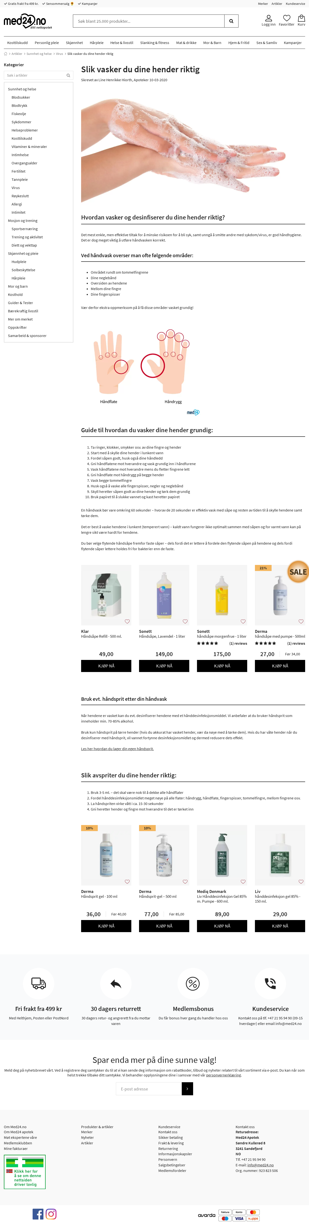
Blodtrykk (19, 105)
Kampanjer (89, 3)
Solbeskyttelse (23, 269)
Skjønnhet (74, 42)
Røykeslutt (20, 195)
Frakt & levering (171, 1142)
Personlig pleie (47, 42)
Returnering (168, 1148)
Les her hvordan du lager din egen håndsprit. (117, 748)
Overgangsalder (24, 163)
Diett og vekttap (24, 245)
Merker (263, 3)
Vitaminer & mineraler (29, 146)
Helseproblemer (25, 130)
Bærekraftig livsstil (23, 310)
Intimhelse (20, 154)
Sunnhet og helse (39, 53)
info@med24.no (260, 1164)
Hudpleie (19, 261)
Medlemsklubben (18, 1142)
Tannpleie (20, 179)
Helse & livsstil (121, 42)
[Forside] (5, 53)
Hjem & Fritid (238, 42)
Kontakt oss (167, 1131)
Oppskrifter (17, 327)
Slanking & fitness (154, 42)
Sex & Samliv (266, 42)
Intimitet (18, 212)
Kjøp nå (106, 666)
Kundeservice (295, 3)
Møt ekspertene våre (20, 1137)
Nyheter (87, 1137)
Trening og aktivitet (27, 236)
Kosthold (15, 294)
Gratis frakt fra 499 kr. (22, 3)
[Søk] (231, 21)
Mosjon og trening (22, 220)
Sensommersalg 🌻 (59, 3)
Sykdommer (21, 121)
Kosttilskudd (17, 42)
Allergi (17, 204)
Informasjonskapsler (175, 1153)
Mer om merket (20, 319)
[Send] (187, 1088)
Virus (59, 53)
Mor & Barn (212, 42)
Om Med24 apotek (18, 1131)
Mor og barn (18, 286)
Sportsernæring (25, 228)
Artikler (277, 3)
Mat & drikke (186, 42)
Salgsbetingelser (171, 1164)
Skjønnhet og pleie (23, 253)
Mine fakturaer (16, 1148)
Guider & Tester (20, 302)
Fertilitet (18, 171)
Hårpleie (97, 42)
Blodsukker (21, 97)
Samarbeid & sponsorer (27, 335)
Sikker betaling (170, 1137)
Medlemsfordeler (172, 1170)
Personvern (167, 1159)
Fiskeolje (19, 113)
